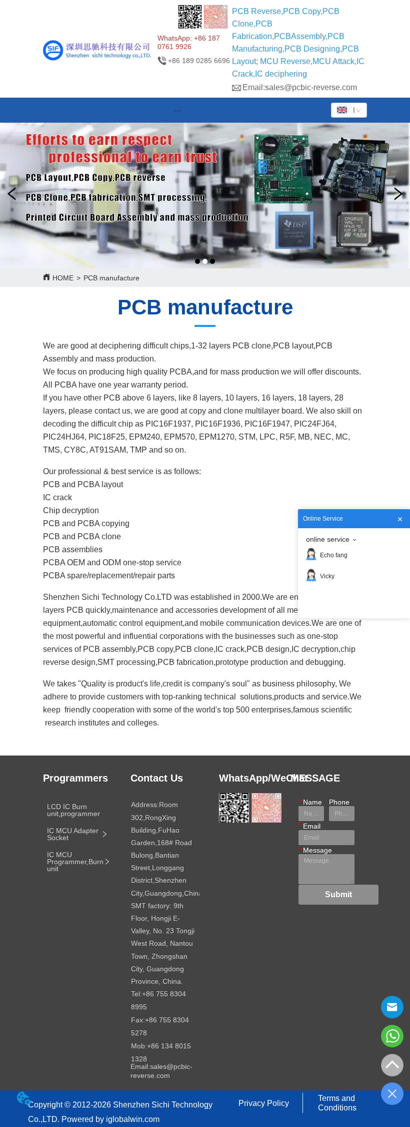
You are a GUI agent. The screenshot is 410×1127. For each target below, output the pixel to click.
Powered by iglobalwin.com (111, 1119)
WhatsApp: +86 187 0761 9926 (189, 42)
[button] (178, 110)
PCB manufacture (112, 278)
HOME (63, 278)
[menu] (178, 110)
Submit (338, 894)
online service (328, 539)
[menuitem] (178, 110)
